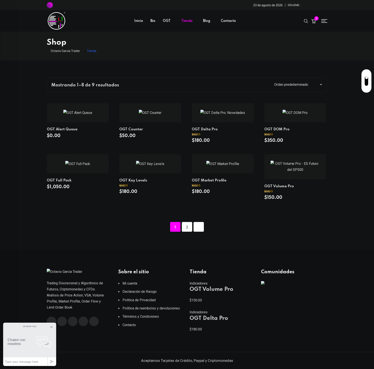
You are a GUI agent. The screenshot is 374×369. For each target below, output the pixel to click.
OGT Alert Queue (62, 129)
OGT (167, 21)
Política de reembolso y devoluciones (151, 308)
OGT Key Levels (133, 180)
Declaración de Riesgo (140, 292)
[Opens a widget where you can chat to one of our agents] (30, 344)
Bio (152, 21)
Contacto (228, 21)
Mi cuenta (130, 283)
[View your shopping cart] (313, 21)
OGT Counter (131, 129)
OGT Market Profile (209, 180)
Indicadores (199, 283)
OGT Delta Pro (205, 129)
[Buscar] (306, 20)
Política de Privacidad (139, 300)
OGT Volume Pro (279, 186)
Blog (206, 21)
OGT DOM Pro (277, 129)
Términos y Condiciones (141, 316)
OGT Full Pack (59, 180)
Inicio (138, 21)
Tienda (186, 21)
